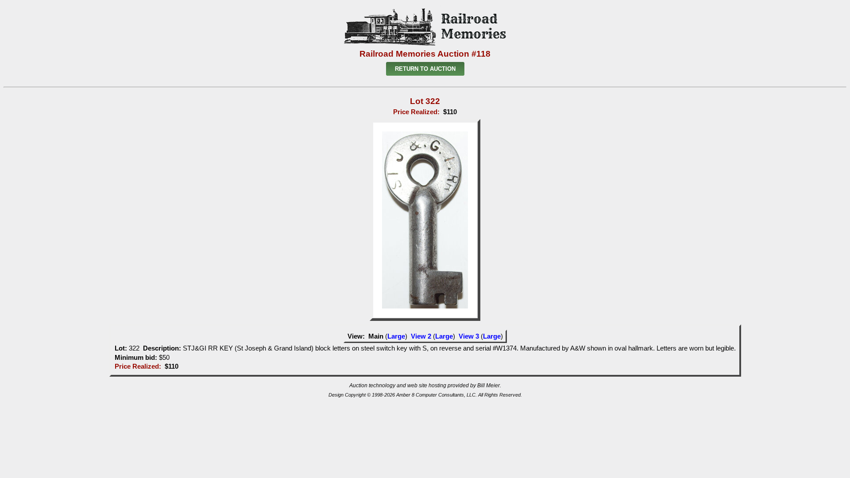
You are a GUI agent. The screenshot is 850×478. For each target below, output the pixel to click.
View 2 (421, 336)
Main (375, 336)
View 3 (469, 336)
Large (396, 336)
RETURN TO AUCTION (425, 69)
